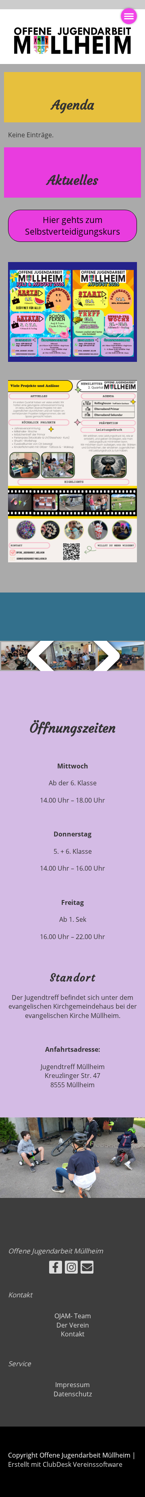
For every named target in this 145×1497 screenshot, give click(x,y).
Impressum (72, 1384)
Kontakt (73, 1334)
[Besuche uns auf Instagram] (71, 1268)
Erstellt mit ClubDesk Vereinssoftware (65, 1464)
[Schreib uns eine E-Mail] (87, 1268)
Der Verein (72, 1325)
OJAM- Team (72, 1315)
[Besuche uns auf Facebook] (55, 1268)
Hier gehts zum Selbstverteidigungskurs (72, 225)
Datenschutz (73, 1394)
